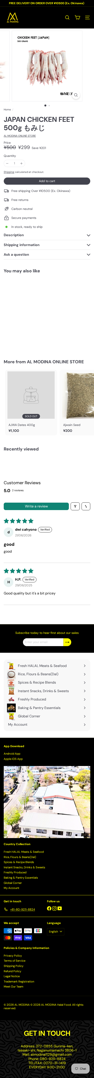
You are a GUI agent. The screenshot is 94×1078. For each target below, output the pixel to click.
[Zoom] (76, 95)
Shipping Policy (13, 966)
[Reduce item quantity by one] (7, 163)
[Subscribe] (67, 642)
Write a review (36, 506)
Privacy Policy (13, 955)
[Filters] (75, 506)
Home (7, 109)
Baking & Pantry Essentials (21, 877)
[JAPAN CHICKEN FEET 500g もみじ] (31, 313)
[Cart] (77, 17)
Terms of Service (14, 961)
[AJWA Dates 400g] (31, 402)
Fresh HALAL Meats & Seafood (24, 852)
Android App (12, 753)
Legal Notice (12, 976)
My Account (11, 888)
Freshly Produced (15, 872)
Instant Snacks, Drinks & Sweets (24, 867)
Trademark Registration (19, 981)
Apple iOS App (13, 759)
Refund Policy (12, 971)
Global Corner (13, 883)
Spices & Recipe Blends (19, 862)
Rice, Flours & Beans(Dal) (20, 857)
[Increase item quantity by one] (21, 163)
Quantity (10, 156)
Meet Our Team (13, 986)
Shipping (9, 172)
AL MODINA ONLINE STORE (55, 362)
